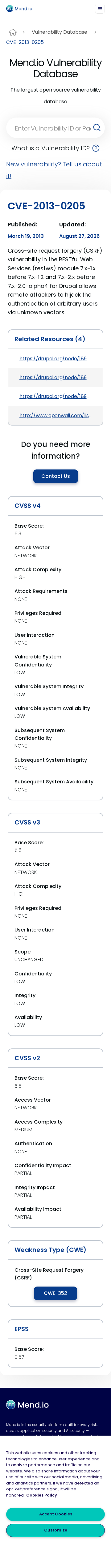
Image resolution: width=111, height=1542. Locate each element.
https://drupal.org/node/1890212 (55, 358)
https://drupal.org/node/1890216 (55, 396)
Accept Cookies (55, 1514)
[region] (55, 1489)
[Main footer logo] (27, 1404)
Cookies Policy (41, 1495)
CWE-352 (55, 1293)
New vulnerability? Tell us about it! (54, 170)
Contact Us (55, 476)
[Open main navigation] (100, 9)
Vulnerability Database (59, 32)
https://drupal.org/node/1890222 (55, 377)
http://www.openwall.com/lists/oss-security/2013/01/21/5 (55, 415)
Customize (55, 1530)
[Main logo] (22, 8)
